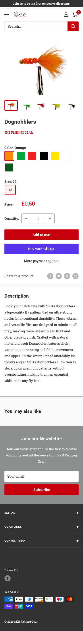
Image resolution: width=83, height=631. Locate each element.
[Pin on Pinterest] (59, 276)
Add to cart (41, 234)
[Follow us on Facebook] (7, 578)
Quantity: (11, 218)
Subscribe (41, 489)
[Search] (73, 26)
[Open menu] (6, 14)
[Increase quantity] (49, 218)
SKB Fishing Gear (18, 132)
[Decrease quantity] (26, 218)
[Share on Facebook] (50, 276)
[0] (75, 14)
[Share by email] (75, 276)
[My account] (66, 14)
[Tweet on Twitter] (67, 276)
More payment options (41, 260)
